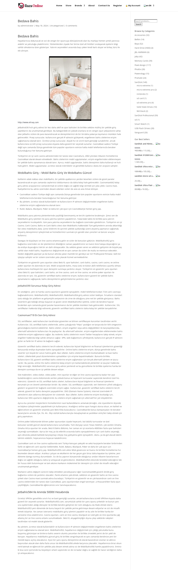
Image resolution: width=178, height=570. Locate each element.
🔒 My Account (132, 6)
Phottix (138, 69)
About (91, 6)
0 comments (71, 25)
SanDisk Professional (144, 115)
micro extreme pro (145, 89)
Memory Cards (141, 60)
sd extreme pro (144, 102)
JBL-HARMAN (141, 52)
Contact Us (104, 6)
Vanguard (139, 132)
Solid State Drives (145, 107)
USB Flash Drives (142, 128)
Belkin (137, 39)
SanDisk (138, 82)
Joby (137, 56)
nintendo (141, 94)
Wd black (141, 111)
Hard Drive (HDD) (142, 48)
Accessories (140, 35)
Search (138, 24)
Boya (137, 43)
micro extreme (143, 85)
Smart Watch (141, 124)
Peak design (140, 65)
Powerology (140, 73)
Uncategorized (57, 25)
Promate (138, 78)
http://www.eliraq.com (28, 122)
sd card (140, 98)
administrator (27, 25)
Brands (78, 6)
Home (59, 6)
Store (68, 6)
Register (117, 6)
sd (136, 119)
